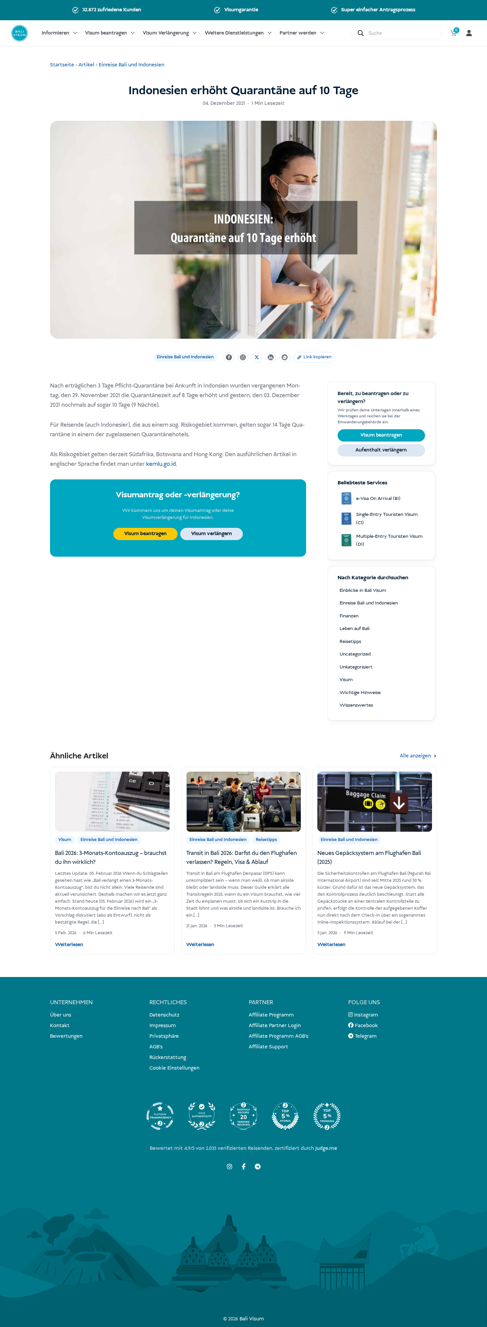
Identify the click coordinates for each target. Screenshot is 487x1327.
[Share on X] (256, 357)
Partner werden (298, 33)
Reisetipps (266, 840)
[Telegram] (257, 1166)
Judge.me (326, 1148)
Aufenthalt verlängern (381, 450)
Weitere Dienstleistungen (234, 33)
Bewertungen (66, 1036)
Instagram (365, 1015)
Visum (64, 840)
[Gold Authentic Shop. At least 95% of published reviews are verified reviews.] (202, 1116)
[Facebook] (243, 1166)
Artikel (86, 64)
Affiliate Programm (271, 1015)
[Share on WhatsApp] (284, 357)
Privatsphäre (164, 1036)
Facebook (365, 1025)
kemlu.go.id (161, 464)
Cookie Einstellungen (174, 1068)
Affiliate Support (268, 1046)
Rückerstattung (167, 1057)
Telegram (365, 1036)
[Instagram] (229, 1166)
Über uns (60, 1015)
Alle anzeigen (415, 755)
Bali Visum (252, 1318)
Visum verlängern (211, 533)
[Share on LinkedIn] (270, 357)
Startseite (62, 64)
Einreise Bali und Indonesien (131, 64)
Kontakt (60, 1025)
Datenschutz (164, 1015)
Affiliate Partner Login (275, 1025)
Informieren (55, 33)
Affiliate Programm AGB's (278, 1036)
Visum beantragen (106, 33)
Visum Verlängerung (166, 33)
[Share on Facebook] (229, 357)
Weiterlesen (69, 945)
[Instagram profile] (243, 357)
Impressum (162, 1025)
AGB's (156, 1046)
